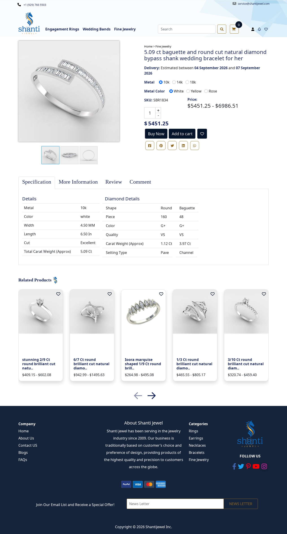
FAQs (22, 459)
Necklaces (197, 445)
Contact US (27, 445)
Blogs (23, 452)
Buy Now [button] (156, 133)
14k (180, 82)
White (179, 91)
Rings (193, 431)
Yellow (196, 91)
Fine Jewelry (163, 46)
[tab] (36, 183)
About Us (26, 438)
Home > (149, 46)
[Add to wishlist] (202, 134)
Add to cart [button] (182, 133)
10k (166, 82)
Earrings (196, 438)
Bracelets (196, 452)
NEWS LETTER (240, 503)
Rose (213, 91)
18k (193, 82)
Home (23, 431)
